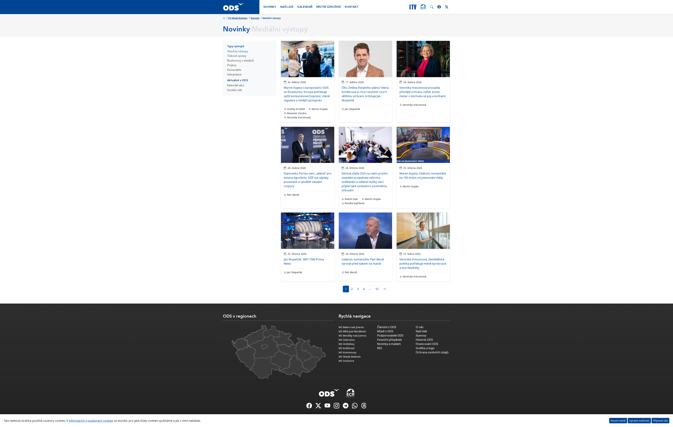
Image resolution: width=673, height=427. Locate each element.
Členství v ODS (386, 327)
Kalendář (304, 7)
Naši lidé (287, 7)
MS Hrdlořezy (346, 344)
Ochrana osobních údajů (432, 352)
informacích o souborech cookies (91, 421)
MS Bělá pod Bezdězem (352, 331)
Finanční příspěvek (389, 340)
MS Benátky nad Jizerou (352, 335)
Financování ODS (427, 344)
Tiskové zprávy (236, 56)
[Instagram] (337, 407)
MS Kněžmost (347, 348)
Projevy (231, 65)
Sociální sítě (234, 90)
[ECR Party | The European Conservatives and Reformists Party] (423, 7)
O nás (419, 327)
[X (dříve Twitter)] (318, 407)
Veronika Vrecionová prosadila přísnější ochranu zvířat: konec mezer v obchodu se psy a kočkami (422, 92)
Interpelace (234, 74)
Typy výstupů (235, 46)
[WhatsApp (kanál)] (355, 407)
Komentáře (234, 70)
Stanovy (421, 335)
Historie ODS (424, 340)
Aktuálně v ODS (237, 80)
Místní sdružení (328, 7)
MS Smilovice (346, 360)
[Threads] (364, 407)
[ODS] (329, 392)
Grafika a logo (425, 348)
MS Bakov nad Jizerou (351, 327)
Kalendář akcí (235, 85)
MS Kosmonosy (347, 352)
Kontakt (352, 7)
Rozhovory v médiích (240, 60)
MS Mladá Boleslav (350, 356)
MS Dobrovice (347, 339)
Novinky (269, 7)
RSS (379, 348)
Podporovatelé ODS (390, 335)
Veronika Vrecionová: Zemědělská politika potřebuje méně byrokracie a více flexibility (422, 263)
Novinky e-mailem (389, 344)
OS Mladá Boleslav (237, 18)
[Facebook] (309, 407)
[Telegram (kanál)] (346, 407)
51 (377, 289)
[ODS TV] (328, 407)
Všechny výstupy (237, 51)
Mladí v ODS (385, 331)
